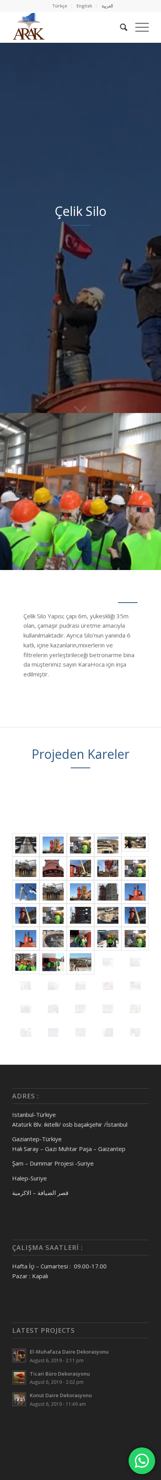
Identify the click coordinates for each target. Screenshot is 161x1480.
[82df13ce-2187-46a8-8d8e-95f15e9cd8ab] (25, 868)
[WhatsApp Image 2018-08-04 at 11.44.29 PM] (135, 962)
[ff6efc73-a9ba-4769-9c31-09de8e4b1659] (53, 938)
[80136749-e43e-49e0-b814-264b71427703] (80, 915)
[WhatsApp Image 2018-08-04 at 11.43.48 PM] (25, 962)
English (84, 6)
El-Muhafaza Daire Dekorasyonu (69, 1351)
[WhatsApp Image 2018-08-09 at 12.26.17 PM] (25, 1032)
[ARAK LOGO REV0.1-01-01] (67, 27)
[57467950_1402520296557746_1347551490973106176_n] (135, 868)
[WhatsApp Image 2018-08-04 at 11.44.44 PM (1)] (80, 986)
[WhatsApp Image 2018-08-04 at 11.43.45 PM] (108, 938)
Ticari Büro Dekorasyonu (60, 1373)
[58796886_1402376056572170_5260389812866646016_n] (25, 915)
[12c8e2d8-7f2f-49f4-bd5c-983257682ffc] (80, 845)
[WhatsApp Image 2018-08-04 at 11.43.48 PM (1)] (135, 938)
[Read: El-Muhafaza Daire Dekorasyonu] (19, 1355)
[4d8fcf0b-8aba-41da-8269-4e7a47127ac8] (25, 845)
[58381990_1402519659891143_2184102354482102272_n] (53, 892)
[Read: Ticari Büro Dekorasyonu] (19, 1377)
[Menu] (138, 27)
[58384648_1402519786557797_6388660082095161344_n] (108, 892)
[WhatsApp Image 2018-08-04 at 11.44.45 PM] (135, 986)
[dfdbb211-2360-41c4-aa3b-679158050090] (135, 915)
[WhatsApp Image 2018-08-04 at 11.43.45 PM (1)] (80, 938)
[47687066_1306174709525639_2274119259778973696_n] (108, 868)
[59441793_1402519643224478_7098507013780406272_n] (53, 915)
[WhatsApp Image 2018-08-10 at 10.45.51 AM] (53, 1032)
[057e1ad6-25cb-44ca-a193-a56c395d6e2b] (108, 845)
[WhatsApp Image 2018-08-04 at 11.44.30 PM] (25, 986)
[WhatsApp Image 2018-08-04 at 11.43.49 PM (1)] (53, 962)
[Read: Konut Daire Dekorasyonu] (19, 1399)
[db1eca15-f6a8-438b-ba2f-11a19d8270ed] (108, 915)
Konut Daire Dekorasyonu (61, 1395)
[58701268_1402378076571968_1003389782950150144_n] (135, 892)
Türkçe (59, 6)
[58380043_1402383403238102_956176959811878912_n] (25, 892)
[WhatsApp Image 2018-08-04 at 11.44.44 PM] (108, 986)
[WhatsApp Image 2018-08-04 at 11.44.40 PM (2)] (53, 986)
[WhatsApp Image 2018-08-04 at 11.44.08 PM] (108, 962)
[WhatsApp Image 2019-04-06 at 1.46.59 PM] (108, 1032)
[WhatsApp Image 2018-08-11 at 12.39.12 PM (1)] (80, 1032)
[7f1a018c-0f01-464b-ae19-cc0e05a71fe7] (53, 845)
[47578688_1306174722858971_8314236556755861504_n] (53, 868)
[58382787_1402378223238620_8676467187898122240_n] (80, 892)
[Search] (119, 27)
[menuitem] (60, 6)
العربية (107, 6)
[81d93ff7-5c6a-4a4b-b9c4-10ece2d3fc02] (135, 845)
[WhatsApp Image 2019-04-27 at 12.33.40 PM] (135, 1032)
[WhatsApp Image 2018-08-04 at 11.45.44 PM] (25, 1009)
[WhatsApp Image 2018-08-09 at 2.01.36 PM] (108, 1009)
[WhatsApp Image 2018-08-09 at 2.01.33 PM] (80, 1009)
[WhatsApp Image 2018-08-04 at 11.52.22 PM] (53, 1009)
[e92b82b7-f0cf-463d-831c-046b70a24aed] (25, 938)
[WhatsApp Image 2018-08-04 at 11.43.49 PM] (80, 962)
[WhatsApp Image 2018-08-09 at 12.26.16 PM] (135, 1009)
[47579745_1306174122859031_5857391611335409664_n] (80, 868)
